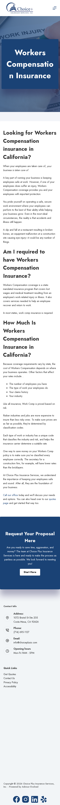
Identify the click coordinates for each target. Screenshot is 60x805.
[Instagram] (25, 799)
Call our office (10, 495)
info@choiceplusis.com (25, 642)
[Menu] (54, 8)
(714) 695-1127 (21, 632)
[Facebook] (16, 799)
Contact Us (9, 678)
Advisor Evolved (30, 786)
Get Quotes (10, 674)
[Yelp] (43, 799)
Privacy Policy (11, 682)
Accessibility (10, 686)
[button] (30, 572)
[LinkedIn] (34, 799)
